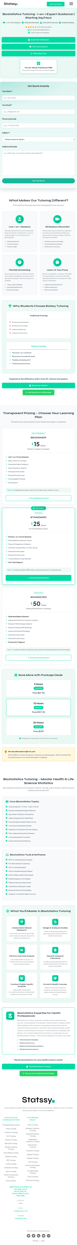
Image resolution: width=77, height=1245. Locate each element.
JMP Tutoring (11, 1160)
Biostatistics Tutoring (32, 1146)
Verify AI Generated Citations (11, 1176)
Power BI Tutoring (32, 1151)
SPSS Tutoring (32, 1125)
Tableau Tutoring (32, 1154)
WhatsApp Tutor (39, 53)
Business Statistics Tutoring (32, 1129)
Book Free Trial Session (40, 40)
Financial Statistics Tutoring (32, 1135)
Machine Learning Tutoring (11, 1148)
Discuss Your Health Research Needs (39, 1073)
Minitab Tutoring (32, 1158)
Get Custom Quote (40, 47)
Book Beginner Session (40, 498)
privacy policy (11, 1181)
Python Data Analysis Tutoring (32, 1166)
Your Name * (7, 91)
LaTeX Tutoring (11, 1164)
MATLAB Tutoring (11, 1143)
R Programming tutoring (11, 1125)
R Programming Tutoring (32, 1172)
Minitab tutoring (11, 1156)
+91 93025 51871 (21, 1218)
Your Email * (7, 105)
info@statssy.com (21, 1211)
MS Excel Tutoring (32, 1180)
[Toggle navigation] (71, 3)
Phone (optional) (9, 119)
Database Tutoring (11, 1167)
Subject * (6, 132)
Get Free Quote (56, 4)
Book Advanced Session (39, 658)
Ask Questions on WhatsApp (39, 392)
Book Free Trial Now (40, 385)
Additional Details (9, 146)
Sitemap (35, 1241)
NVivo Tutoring (11, 1171)
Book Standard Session (39, 578)
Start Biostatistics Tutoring (40, 1066)
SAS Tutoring (11, 1136)
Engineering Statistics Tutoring (32, 1140)
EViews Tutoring (11, 1140)
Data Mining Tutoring (11, 1153)
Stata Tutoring (11, 1129)
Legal (42, 1241)
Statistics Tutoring (11, 1132)
